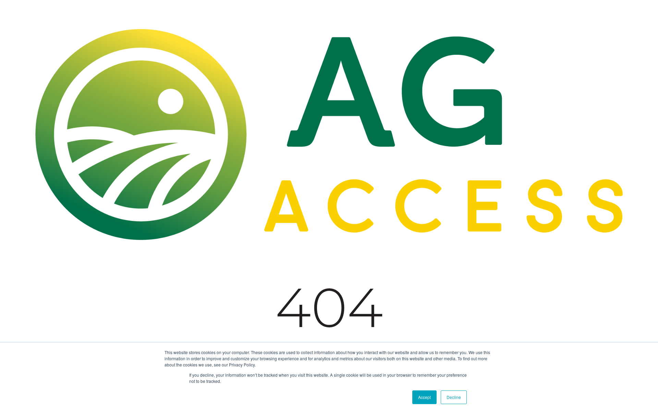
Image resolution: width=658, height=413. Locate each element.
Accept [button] (424, 397)
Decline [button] (454, 397)
